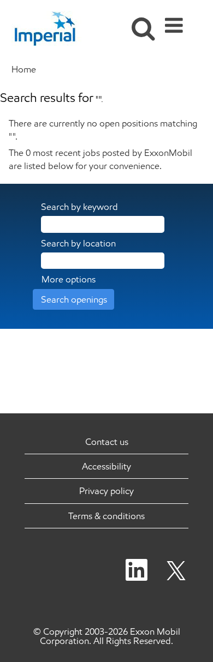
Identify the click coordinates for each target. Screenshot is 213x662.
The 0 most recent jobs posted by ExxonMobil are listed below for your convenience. (100, 159)
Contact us (106, 441)
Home (23, 69)
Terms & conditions (106, 515)
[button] (176, 22)
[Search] (141, 21)
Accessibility (106, 466)
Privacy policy (106, 490)
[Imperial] (50, 28)
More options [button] (69, 279)
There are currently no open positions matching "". (103, 130)
